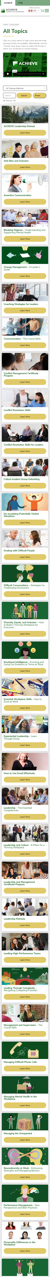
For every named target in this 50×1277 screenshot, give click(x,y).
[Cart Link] (42, 10)
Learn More (25, 132)
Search (24, 95)
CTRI (20, 3)
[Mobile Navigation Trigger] (46, 11)
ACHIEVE (8, 3)
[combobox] (34, 10)
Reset (37, 95)
